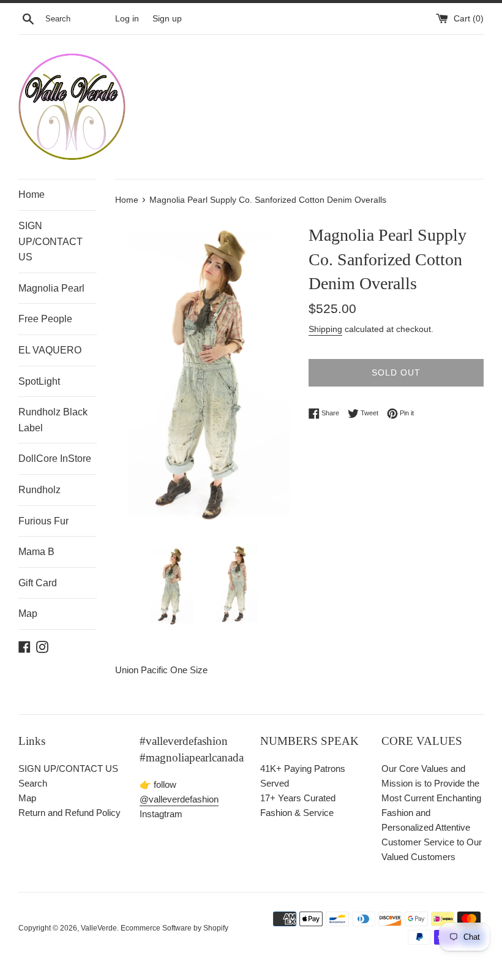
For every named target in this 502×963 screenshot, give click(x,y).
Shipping (325, 329)
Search (32, 783)
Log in (127, 18)
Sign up (167, 18)
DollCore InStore (54, 458)
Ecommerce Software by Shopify (174, 928)
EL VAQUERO (49, 350)
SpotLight (39, 381)
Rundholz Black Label (53, 420)
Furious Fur (43, 521)
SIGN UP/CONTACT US (50, 241)
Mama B (36, 551)
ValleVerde (99, 928)
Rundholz (39, 490)
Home (31, 194)
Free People (45, 319)
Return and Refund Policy (69, 812)
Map (27, 613)
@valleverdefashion (179, 799)
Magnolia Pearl (51, 288)
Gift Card (37, 583)
